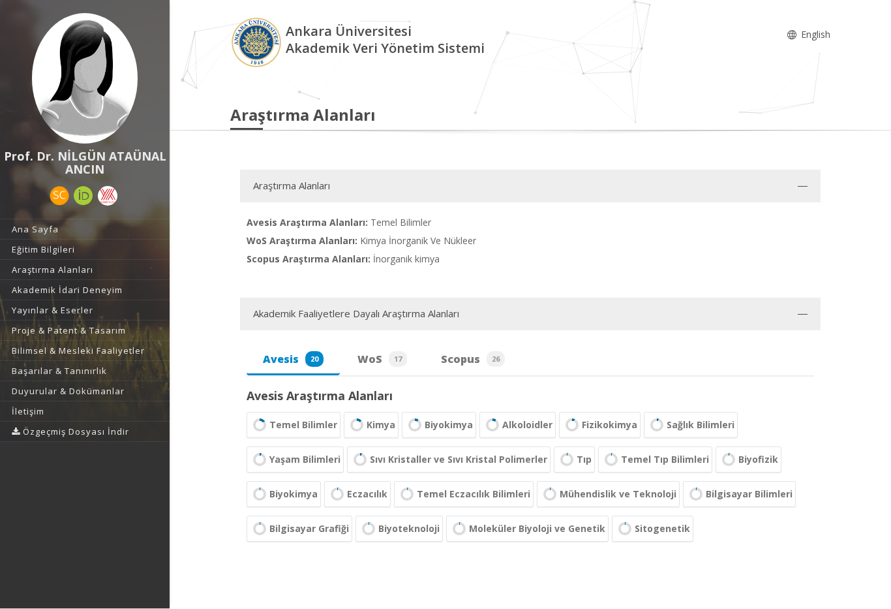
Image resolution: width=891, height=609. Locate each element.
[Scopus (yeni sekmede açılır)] (59, 196)
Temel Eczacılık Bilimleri (473, 494)
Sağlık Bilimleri (700, 424)
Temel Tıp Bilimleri (665, 459)
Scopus (470, 359)
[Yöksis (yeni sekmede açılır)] (107, 196)
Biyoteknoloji (409, 528)
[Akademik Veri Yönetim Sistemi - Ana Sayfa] (258, 41)
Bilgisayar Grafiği (309, 528)
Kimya (381, 424)
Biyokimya (449, 424)
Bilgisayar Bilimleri (749, 494)
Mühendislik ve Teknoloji (618, 494)
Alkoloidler (527, 424)
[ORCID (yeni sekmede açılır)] (83, 196)
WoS (379, 359)
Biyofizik (758, 459)
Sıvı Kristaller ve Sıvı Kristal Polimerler (458, 459)
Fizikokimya (609, 424)
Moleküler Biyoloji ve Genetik (537, 528)
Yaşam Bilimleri (304, 459)
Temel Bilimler (303, 424)
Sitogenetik (662, 528)
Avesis (290, 359)
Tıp (584, 459)
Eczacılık (367, 494)
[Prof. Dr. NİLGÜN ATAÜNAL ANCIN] (85, 78)
